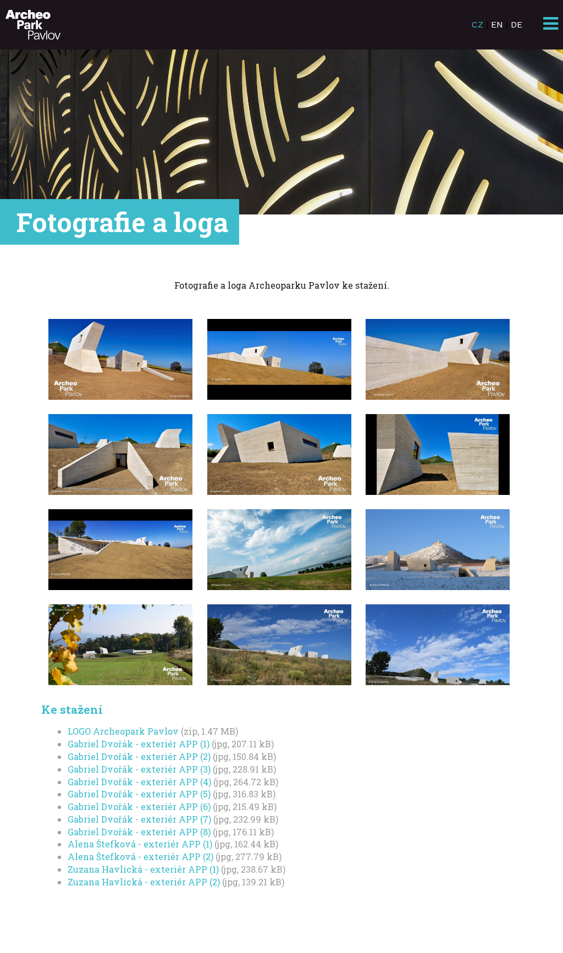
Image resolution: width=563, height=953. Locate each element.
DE (516, 24)
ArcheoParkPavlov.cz (32, 25)
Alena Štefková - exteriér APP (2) (140, 856)
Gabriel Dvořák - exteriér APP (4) (139, 781)
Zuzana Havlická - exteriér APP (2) (144, 882)
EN (497, 24)
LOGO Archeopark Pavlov (123, 731)
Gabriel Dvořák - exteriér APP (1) (138, 744)
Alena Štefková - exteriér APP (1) (140, 844)
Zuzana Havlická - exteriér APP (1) (143, 869)
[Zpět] (480, 912)
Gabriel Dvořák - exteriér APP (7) (139, 819)
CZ (477, 24)
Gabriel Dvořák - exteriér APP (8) (139, 832)
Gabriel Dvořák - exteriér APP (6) (139, 806)
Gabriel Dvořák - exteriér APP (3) (139, 769)
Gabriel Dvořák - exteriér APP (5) (139, 794)
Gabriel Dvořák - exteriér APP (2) (139, 756)
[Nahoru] (522, 912)
